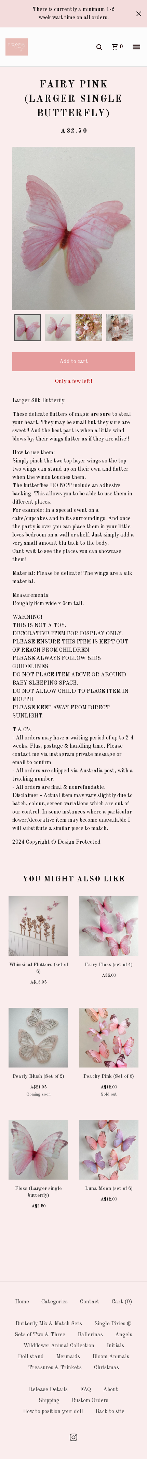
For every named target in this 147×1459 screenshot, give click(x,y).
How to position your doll (53, 1411)
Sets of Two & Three (40, 1335)
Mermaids (68, 1357)
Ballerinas (90, 1335)
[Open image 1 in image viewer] (73, 228)
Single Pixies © (113, 1324)
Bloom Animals (110, 1357)
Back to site (109, 1411)
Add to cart (73, 361)
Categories (54, 1302)
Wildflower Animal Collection (58, 1346)
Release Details (48, 1389)
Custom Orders (90, 1400)
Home (22, 1302)
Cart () (122, 1302)
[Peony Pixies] (16, 47)
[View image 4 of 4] (119, 327)
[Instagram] (73, 1437)
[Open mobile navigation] (136, 46)
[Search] (99, 46)
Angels (123, 1335)
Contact (89, 1302)
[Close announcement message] (138, 13)
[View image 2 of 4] (58, 327)
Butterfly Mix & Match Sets (48, 1324)
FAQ (85, 1389)
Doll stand (31, 1357)
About (110, 1389)
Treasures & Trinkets (55, 1368)
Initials (115, 1346)
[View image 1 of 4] (27, 327)
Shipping (49, 1400)
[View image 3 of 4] (89, 327)
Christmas (106, 1368)
